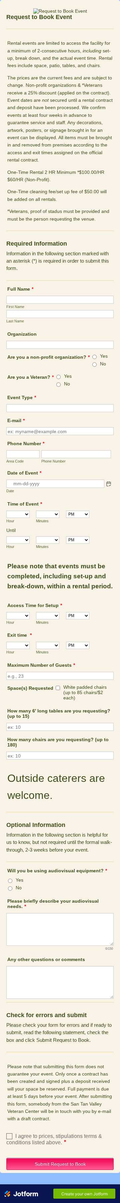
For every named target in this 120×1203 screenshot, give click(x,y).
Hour (10, 521)
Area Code (15, 461)
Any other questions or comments (46, 959)
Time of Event (24, 504)
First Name (15, 307)
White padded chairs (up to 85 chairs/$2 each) (85, 692)
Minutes (42, 521)
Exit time (19, 635)
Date (10, 491)
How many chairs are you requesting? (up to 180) (58, 742)
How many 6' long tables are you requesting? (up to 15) (58, 713)
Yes (104, 356)
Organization (22, 334)
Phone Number (25, 443)
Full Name (20, 289)
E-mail (16, 420)
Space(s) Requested (30, 688)
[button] (108, 484)
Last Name (15, 321)
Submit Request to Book (60, 1164)
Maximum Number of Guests (41, 665)
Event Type (21, 397)
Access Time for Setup (34, 605)
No (103, 363)
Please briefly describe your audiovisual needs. (53, 903)
